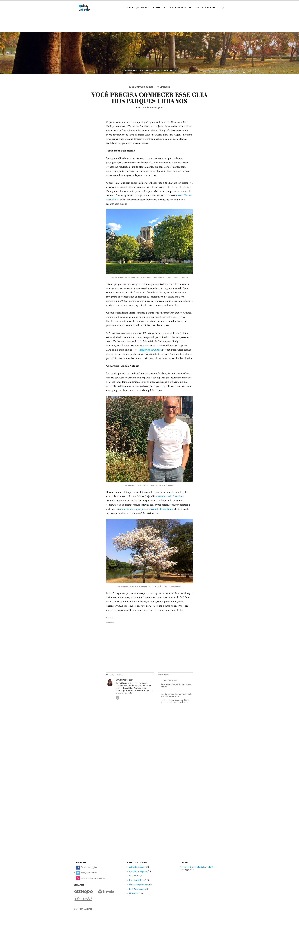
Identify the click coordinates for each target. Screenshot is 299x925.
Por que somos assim (180, 8)
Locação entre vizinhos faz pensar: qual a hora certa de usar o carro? (176, 695)
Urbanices (133, 893)
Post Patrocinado (137, 888)
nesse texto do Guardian (170, 496)
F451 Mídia (134, 875)
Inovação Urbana (137, 880)
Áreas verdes (166, 684)
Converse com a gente (207, 8)
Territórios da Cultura (150, 349)
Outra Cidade (86, 909)
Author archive (117, 698)
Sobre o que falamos (138, 8)
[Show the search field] (223, 7)
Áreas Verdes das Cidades (181, 684)
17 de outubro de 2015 (141, 87)
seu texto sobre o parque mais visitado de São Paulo (146, 509)
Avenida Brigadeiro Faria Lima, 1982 (196, 867)
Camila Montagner (152, 107)
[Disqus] (149, 744)
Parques (164, 686)
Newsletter (159, 8)
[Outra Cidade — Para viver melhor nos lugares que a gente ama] (84, 7)
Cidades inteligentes (138, 871)
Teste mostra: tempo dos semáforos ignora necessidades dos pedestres (175, 701)
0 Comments (163, 87)
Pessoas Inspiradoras (169, 680)
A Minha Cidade (136, 866)
